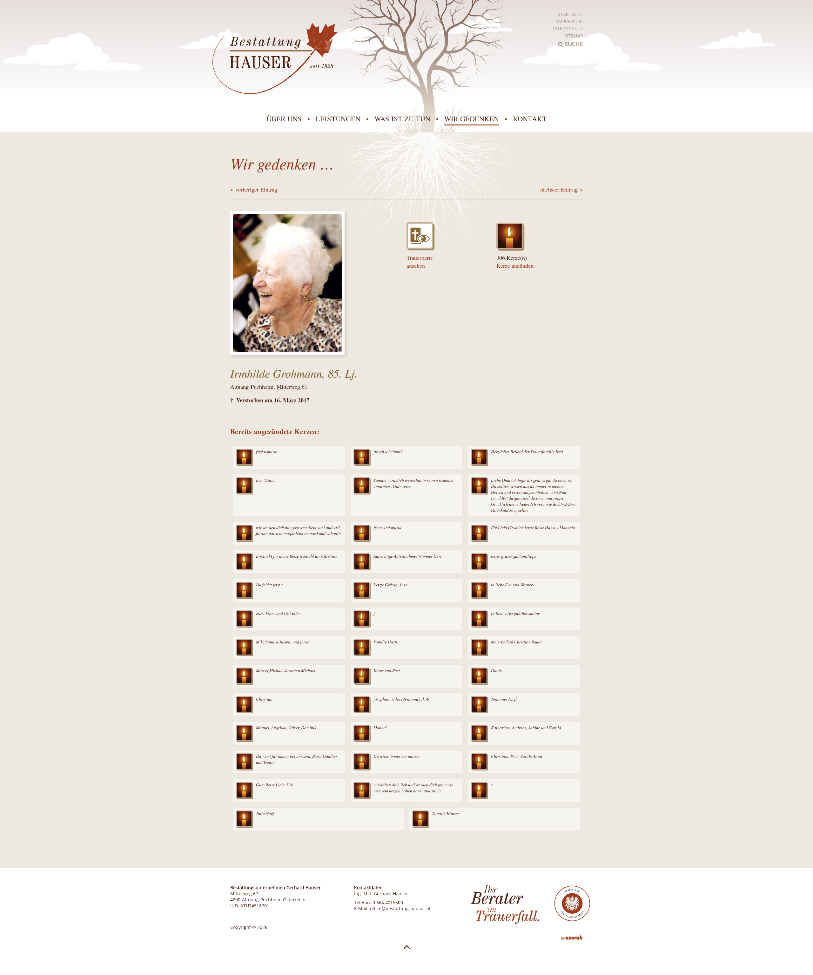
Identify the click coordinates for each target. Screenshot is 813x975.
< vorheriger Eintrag (253, 189)
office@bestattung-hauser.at (400, 908)
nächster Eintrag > (561, 189)
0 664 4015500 (388, 902)
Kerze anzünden (515, 265)
